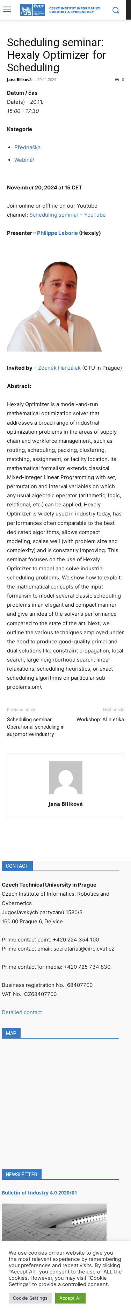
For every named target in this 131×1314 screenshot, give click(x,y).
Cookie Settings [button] (30, 1298)
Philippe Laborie (58, 233)
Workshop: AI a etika (100, 719)
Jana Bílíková (19, 79)
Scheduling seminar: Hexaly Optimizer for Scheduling (56, 55)
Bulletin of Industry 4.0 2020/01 (39, 1192)
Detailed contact (22, 1012)
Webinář (24, 160)
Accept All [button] (70, 1298)
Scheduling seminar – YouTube (67, 214)
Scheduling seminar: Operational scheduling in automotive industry (36, 726)
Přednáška (27, 147)
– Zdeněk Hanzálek (57, 367)
